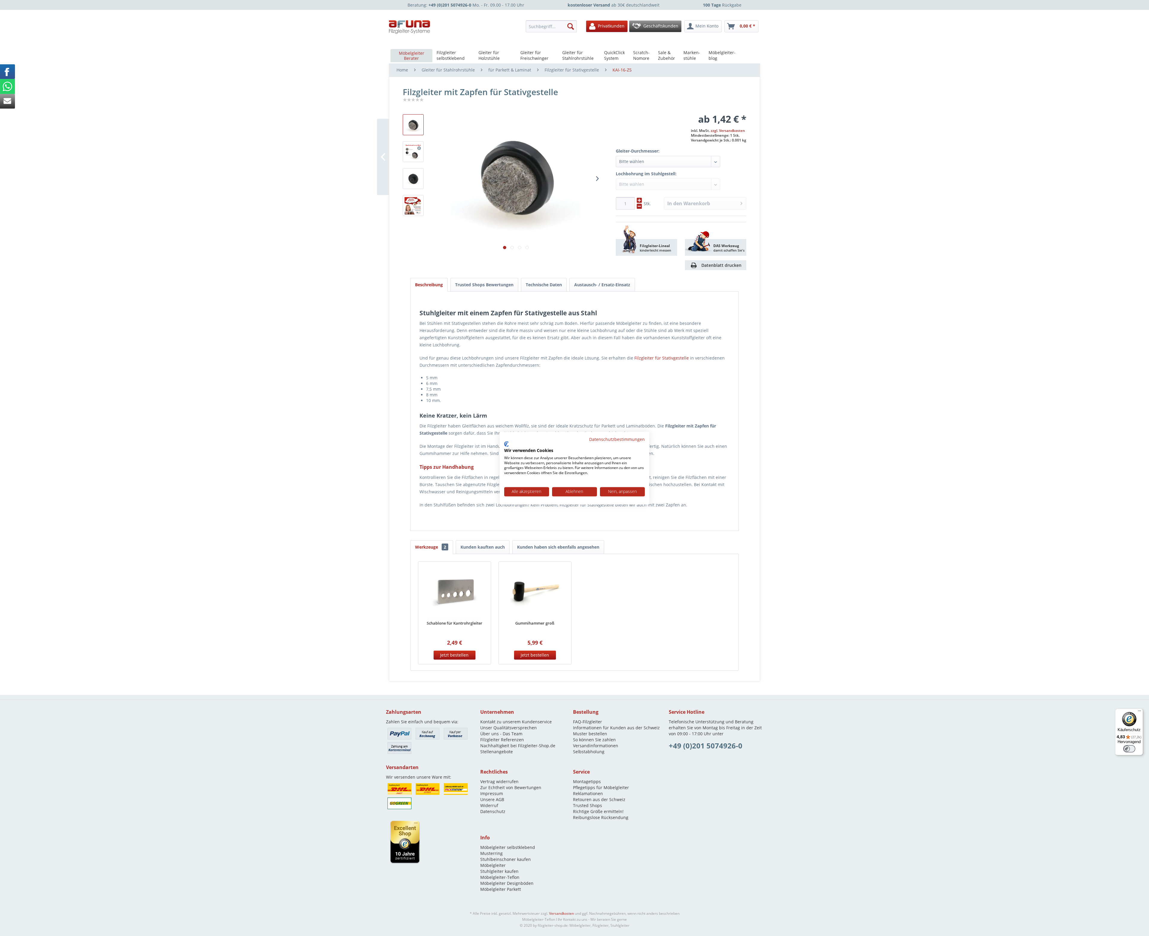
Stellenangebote (496, 751)
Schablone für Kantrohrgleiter (454, 623)
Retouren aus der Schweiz (599, 799)
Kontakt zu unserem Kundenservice (516, 722)
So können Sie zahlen (594, 739)
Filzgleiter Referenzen (502, 739)
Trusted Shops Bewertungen (484, 284)
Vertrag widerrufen (499, 781)
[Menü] (1139, 712)
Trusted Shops (587, 805)
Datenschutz (492, 811)
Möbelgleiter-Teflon (499, 877)
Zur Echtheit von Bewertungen (510, 787)
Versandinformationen (595, 745)
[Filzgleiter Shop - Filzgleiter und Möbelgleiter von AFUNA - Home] (409, 27)
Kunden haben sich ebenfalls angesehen (558, 547)
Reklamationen (588, 793)
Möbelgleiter (493, 865)
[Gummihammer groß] (535, 592)
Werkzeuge (430, 547)
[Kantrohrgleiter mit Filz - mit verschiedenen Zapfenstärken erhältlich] (413, 124)
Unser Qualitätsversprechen (508, 727)
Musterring (491, 853)
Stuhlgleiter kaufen (499, 871)
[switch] (1129, 748)
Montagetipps (587, 781)
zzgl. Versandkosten (728, 130)
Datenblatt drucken (721, 265)
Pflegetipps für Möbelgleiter (601, 787)
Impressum (491, 793)
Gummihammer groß (534, 623)
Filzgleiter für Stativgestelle (661, 358)
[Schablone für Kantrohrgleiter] (454, 592)
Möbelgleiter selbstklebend (507, 847)
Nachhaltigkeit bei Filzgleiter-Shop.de (517, 745)
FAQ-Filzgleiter (587, 722)
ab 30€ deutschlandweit (613, 5)
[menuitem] (553, 26)
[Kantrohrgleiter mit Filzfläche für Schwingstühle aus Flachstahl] (413, 178)
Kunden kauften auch (482, 547)
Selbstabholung (588, 751)
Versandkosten (561, 913)
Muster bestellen (590, 733)
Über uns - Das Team (501, 733)
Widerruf (489, 805)
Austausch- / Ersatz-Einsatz (602, 284)
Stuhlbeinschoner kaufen (505, 859)
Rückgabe (722, 5)
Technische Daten (544, 284)
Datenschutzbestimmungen (617, 439)
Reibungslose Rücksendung (600, 817)
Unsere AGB (492, 799)
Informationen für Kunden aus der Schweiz (616, 727)
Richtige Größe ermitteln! (598, 811)
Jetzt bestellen (454, 655)
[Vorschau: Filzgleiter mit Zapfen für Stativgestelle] (413, 151)
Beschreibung (429, 284)
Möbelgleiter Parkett (500, 889)
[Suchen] (570, 26)
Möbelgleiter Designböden (507, 883)
